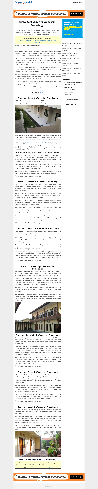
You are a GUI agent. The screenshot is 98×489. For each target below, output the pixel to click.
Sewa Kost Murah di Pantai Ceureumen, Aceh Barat (69, 54)
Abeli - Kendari (68, 87)
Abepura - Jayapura (69, 94)
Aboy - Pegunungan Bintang (71, 99)
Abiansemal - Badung (69, 97)
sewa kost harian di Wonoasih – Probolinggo (34, 142)
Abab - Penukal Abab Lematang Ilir (73, 82)
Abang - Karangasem (69, 84)
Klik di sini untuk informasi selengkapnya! (42, 467)
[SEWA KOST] (24, 2)
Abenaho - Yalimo (68, 92)
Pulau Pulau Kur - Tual (70, 104)
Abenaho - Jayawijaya (69, 89)
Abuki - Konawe (68, 102)
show (41, 92)
